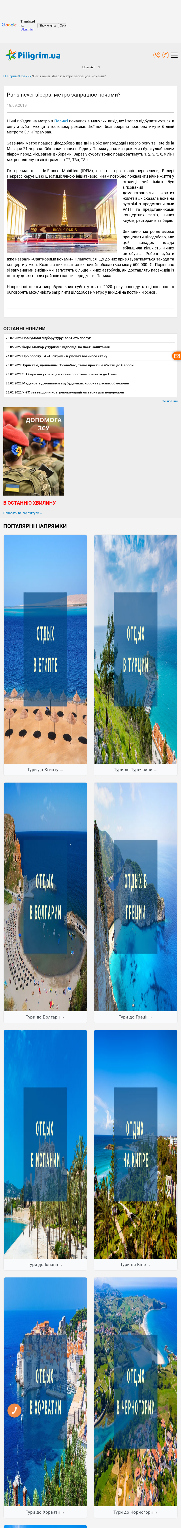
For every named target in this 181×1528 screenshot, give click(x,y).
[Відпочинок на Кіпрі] (136, 1144)
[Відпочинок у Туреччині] (136, 649)
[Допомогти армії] (33, 494)
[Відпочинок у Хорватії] (45, 1391)
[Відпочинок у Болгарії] (45, 896)
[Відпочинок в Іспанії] (45, 1144)
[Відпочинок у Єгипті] (45, 649)
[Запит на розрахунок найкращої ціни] (176, 356)
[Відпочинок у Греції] (136, 896)
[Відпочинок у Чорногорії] (136, 1391)
